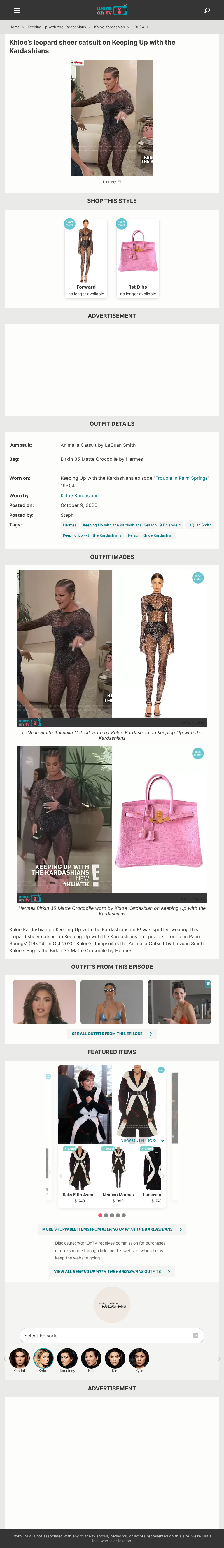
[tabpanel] (112, 1136)
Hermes (69, 525)
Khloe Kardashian (109, 27)
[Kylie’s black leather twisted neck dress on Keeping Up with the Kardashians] (44, 1002)
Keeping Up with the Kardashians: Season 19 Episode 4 (132, 525)
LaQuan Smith (199, 525)
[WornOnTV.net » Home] (112, 10)
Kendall (19, 1371)
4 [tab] (118, 1215)
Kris (91, 1371)
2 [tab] (106, 1215)
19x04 (138, 27)
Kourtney (67, 1371)
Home (14, 27)
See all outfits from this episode (107, 1034)
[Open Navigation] (17, 11)
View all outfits (107, 1271)
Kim (115, 1371)
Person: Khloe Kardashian (150, 535)
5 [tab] (124, 1215)
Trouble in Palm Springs (181, 478)
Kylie (139, 1371)
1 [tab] (100, 1215)
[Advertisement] (112, 370)
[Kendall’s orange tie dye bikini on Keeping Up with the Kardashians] (179, 1002)
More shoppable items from (107, 1229)
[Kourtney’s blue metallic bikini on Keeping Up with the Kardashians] (112, 1002)
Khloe (43, 1371)
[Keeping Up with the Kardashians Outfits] (112, 1305)
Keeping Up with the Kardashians (57, 27)
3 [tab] (112, 1215)
